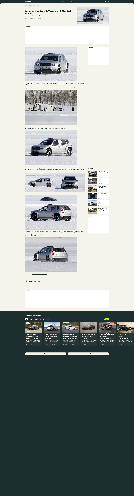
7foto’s (106, 23)
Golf (73, 344)
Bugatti (88, 344)
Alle (26, 319)
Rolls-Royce (33, 344)
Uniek (90, 344)
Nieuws (36, 319)
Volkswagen (69, 344)
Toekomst (48, 319)
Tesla (50, 344)
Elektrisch (42, 319)
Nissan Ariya (47, 128)
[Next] (107, 334)
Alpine (31, 319)
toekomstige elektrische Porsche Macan (39, 273)
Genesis (124, 344)
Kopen (68, 1)
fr (104, 1)
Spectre (37, 344)
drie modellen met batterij (54, 83)
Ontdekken (62, 1)
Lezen (72, 1)
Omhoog (87, 353)
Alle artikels (46, 353)
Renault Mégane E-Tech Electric (57, 128)
